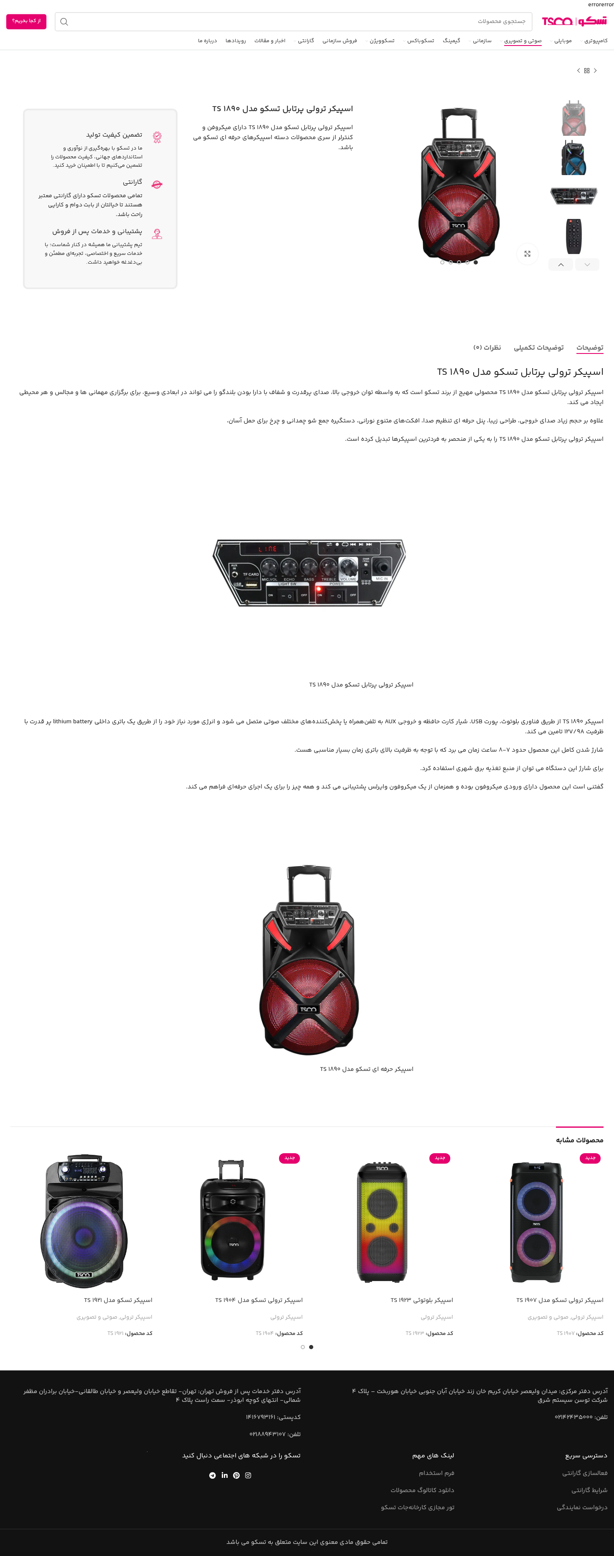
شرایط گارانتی (589, 1490)
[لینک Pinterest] (236, 1475)
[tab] (590, 348)
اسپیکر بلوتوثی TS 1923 (422, 1300)
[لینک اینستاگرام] (248, 1475)
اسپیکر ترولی (587, 1318)
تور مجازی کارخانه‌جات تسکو (417, 1508)
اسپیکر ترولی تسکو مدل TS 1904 (259, 1300)
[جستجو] (64, 21)
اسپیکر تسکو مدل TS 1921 (118, 1300)
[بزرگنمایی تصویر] (527, 254)
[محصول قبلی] (595, 71)
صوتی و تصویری (548, 1318)
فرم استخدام (436, 1473)
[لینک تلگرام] (213, 1475)
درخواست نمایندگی (582, 1508)
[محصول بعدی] (578, 71)
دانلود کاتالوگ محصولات (422, 1490)
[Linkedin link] (224, 1475)
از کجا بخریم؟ (26, 21)
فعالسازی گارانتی (585, 1473)
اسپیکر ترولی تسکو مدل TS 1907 (560, 1300)
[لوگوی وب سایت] (574, 21)
